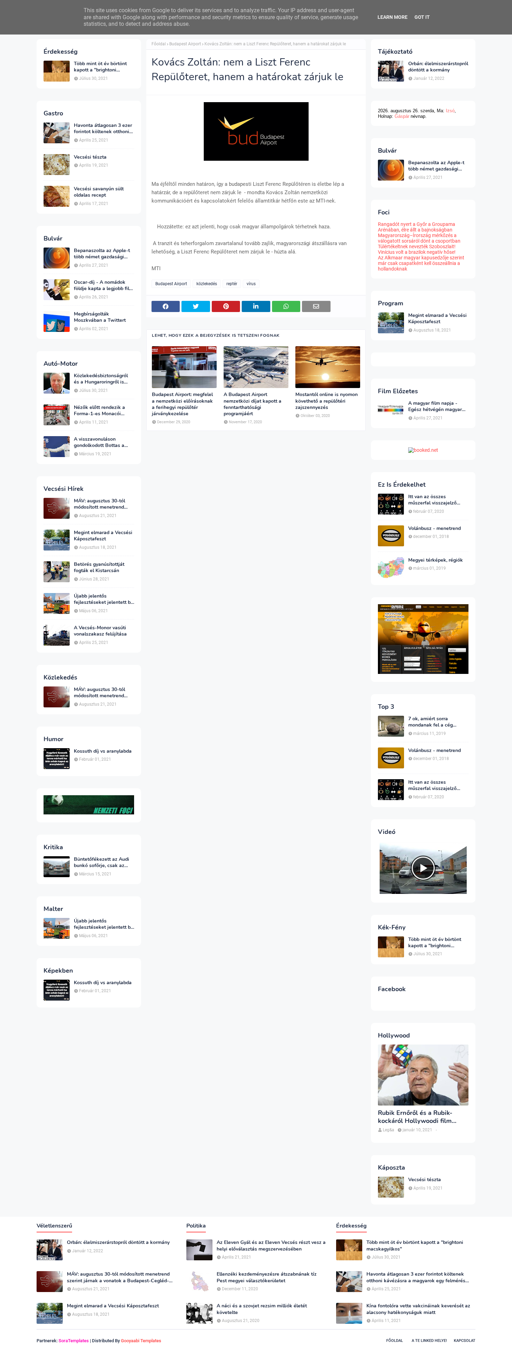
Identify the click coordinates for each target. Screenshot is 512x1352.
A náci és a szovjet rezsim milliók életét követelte (262, 1309)
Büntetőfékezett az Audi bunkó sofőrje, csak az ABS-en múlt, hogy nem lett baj (101, 862)
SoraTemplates (74, 1340)
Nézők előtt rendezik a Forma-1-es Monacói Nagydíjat (99, 410)
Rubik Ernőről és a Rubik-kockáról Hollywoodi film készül (415, 1117)
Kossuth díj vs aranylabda (103, 751)
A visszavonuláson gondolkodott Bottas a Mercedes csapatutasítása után (103, 442)
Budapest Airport (185, 43)
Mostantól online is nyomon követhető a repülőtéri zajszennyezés (326, 401)
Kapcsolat (464, 1340)
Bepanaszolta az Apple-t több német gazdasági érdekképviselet (102, 254)
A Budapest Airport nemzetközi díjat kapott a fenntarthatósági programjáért (252, 404)
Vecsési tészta (90, 157)
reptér (231, 283)
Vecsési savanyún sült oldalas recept (99, 192)
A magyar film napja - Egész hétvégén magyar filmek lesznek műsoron (435, 406)
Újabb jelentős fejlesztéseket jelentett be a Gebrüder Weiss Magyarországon (103, 599)
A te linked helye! (429, 1340)
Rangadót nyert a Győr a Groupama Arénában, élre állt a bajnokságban (416, 227)
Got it (422, 17)
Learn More (393, 17)
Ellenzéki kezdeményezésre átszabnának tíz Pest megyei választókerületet (267, 1277)
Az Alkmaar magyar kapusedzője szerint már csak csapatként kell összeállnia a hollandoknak (421, 263)
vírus (251, 283)
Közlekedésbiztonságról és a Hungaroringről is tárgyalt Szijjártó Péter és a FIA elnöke (103, 379)
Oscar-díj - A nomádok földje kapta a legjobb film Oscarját (103, 285)
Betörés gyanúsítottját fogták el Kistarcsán (99, 567)
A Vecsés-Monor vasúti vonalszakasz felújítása (100, 631)
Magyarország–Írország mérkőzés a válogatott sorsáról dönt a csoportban (419, 238)
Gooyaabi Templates (141, 1340)
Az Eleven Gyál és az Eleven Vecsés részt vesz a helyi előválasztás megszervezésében (271, 1245)
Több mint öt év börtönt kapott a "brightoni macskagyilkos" (100, 67)
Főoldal (159, 43)
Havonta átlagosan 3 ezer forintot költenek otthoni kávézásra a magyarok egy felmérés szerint (104, 128)
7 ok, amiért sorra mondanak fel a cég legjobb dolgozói (430, 722)
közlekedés (206, 283)
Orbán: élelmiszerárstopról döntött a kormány (438, 67)
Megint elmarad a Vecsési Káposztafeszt (103, 536)
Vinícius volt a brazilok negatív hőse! (417, 252)
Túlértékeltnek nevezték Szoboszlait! (417, 246)
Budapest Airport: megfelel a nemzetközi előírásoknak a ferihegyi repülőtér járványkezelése (182, 404)
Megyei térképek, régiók (435, 560)
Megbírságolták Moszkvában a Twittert (100, 317)
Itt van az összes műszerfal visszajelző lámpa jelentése (432, 500)
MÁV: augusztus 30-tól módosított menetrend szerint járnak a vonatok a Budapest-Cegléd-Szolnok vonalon (104, 504)
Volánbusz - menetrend (434, 528)
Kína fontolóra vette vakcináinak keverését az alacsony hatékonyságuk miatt (418, 1309)
